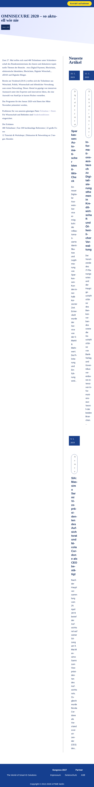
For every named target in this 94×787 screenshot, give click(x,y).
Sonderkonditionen (41, 115)
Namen (75, 464)
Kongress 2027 (60, 770)
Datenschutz (71, 775)
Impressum (55, 775)
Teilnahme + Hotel (47, 111)
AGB (83, 775)
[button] (44, 4)
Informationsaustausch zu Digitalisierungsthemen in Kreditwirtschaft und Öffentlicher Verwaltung (89, 195)
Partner (79, 770)
